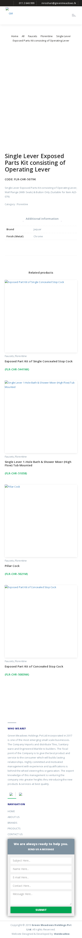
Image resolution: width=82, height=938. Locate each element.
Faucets (32, 36)
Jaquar (37, 229)
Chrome (38, 236)
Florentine (47, 36)
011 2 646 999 (27, 3)
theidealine (62, 934)
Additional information (42, 218)
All (23, 36)
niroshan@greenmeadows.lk (59, 3)
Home (14, 36)
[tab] (42, 218)
